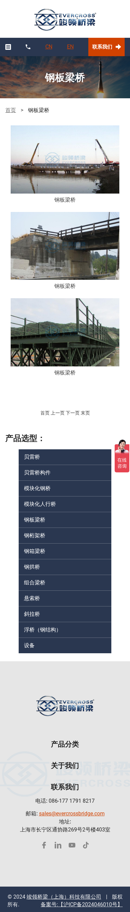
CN (48, 46)
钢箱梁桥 (34, 551)
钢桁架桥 (34, 535)
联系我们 (102, 46)
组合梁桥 (34, 582)
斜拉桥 (32, 614)
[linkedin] (58, 845)
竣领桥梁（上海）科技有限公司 (64, 897)
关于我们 (65, 765)
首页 (10, 110)
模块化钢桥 (37, 488)
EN (70, 46)
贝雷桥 (32, 457)
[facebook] (44, 845)
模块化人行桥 (40, 504)
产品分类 (65, 744)
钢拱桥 (32, 567)
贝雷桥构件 (37, 472)
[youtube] (72, 845)
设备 (29, 645)
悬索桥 (32, 598)
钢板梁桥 (34, 520)
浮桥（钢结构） (42, 629)
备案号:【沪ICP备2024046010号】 (82, 904)
